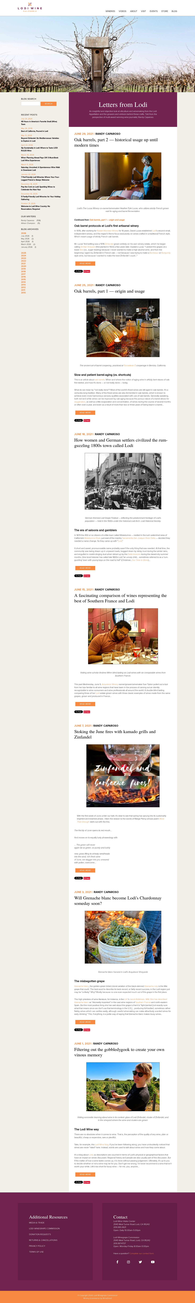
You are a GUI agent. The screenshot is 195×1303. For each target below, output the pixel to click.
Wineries (110, 11)
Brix (81, 249)
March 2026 (28, 244)
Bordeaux (154, 253)
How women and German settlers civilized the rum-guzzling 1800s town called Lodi (121, 442)
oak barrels (100, 379)
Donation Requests (40, 1234)
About (133, 11)
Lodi (154, 230)
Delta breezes (134, 554)
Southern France (143, 1002)
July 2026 (27, 236)
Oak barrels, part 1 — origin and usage (107, 220)
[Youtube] (153, 1262)
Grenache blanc (81, 986)
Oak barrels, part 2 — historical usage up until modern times (116, 142)
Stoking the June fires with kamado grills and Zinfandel (115, 734)
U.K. (126, 999)
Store (164, 11)
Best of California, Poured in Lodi (34, 131)
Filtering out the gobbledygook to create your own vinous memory (119, 1052)
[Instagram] (128, 1262)
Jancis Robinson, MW (139, 999)
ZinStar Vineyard (88, 247)
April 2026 (27, 241)
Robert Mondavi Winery (107, 230)
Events (154, 11)
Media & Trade (36, 1222)
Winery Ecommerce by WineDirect (97, 1298)
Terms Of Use (36, 1252)
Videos (122, 11)
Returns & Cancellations (43, 1240)
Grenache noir (151, 986)
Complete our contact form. (141, 1253)
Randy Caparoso (108, 133)
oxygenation (79, 402)
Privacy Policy (37, 1246)
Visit (143, 11)
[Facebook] (117, 1262)
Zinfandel (109, 244)
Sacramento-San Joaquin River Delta (138, 538)
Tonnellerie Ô (130, 365)
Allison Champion (30, 223)
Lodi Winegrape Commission (30, 9)
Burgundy (165, 253)
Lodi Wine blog (102, 1144)
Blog (174, 11)
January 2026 (28, 247)
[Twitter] (140, 1262)
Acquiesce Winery (110, 684)
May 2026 (27, 239)
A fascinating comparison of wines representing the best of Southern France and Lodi (120, 598)
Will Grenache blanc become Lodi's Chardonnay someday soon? (118, 900)
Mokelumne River (92, 538)
